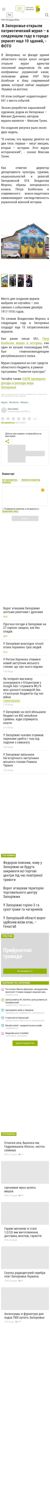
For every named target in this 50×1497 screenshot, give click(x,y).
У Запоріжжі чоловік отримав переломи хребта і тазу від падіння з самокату (23, 738)
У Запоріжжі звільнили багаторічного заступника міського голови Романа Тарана (21, 760)
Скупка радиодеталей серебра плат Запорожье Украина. (24, 1274)
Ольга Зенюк (13, 409)
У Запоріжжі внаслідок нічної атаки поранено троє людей (23, 645)
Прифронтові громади (17, 953)
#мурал (4, 402)
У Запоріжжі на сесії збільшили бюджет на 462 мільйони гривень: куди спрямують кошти (24, 717)
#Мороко (24, 402)
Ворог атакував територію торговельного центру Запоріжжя (23, 892)
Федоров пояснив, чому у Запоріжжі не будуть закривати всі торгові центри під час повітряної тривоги (22, 871)
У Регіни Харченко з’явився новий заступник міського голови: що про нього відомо (23, 663)
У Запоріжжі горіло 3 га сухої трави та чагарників (23, 907)
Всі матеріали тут (25, 971)
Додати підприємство (25, 1043)
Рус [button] (9, 15)
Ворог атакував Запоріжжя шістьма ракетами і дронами (23, 610)
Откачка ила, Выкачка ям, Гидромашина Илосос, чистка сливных (24, 1146)
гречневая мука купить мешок (20, 1189)
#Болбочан (14, 402)
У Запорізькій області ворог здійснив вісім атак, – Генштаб (24, 922)
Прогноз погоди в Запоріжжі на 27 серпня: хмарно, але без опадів (24, 627)
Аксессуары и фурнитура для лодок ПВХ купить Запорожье (24, 1315)
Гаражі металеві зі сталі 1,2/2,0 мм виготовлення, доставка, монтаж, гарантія (23, 1232)
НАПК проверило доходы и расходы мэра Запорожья (23, 383)
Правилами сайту (10, 511)
